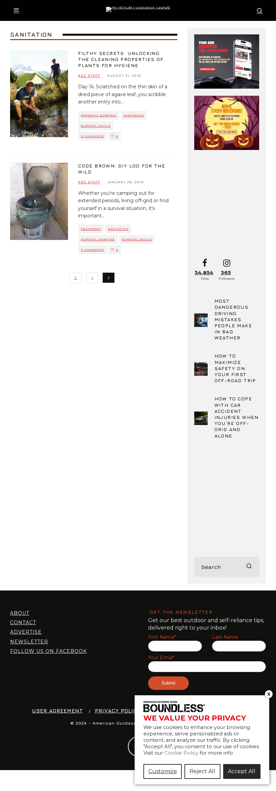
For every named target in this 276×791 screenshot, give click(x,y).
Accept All (241, 771)
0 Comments (92, 136)
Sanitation (134, 115)
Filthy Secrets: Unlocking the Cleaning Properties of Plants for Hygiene (120, 59)
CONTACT (23, 622)
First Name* (162, 637)
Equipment (91, 229)
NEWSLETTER (29, 642)
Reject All (202, 771)
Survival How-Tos (98, 239)
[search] (249, 567)
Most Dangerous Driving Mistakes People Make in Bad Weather (233, 319)
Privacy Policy (117, 710)
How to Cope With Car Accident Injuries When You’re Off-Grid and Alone (236, 417)
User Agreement (57, 710)
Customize (162, 771)
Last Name (225, 637)
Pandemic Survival (98, 115)
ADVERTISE (26, 632)
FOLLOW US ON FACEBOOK (48, 651)
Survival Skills (96, 125)
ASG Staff (89, 75)
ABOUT (19, 613)
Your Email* (161, 658)
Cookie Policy (181, 753)
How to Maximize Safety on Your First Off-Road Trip (235, 368)
